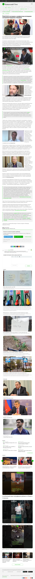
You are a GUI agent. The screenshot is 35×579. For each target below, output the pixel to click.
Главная (3, 13)
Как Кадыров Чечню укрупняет (20, 210)
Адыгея (9, 6)
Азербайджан (12, 6)
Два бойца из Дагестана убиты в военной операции (25, 447)
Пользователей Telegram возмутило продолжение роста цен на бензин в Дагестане (16, 306)
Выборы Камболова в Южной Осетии (17, 11)
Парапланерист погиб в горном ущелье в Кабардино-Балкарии (25, 451)
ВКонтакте (6, 219)
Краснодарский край (29, 7)
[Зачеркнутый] (17, 256)
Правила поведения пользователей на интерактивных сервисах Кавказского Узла (20, 575)
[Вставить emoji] (19, 256)
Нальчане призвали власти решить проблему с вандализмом (13, 352)
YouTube (5, 220)
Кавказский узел (9, 65)
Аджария (6, 6)
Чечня (9, 10)
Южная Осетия (13, 10)
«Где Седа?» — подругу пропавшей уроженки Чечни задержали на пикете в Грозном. (16, 524)
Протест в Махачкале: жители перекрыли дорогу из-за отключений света (14, 549)
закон (28, 112)
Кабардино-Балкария (14, 7)
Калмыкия (18, 7)
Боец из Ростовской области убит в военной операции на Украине (24, 443)
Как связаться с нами (10, 571)
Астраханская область (20, 6)
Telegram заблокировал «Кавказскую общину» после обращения (17, 560)
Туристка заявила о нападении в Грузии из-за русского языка (27, 560)
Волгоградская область (27, 6)
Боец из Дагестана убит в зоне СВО (9, 287)
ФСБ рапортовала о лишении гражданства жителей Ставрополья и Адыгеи (15, 312)
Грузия (3, 7)
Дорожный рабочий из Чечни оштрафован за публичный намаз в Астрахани (9, 467)
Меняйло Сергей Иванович (7, 417)
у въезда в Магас (23, 80)
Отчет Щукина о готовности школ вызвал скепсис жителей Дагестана (14, 372)
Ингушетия (9, 7)
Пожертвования (19, 571)
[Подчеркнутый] (15, 256)
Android (15, 213)
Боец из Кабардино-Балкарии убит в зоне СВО (10, 443)
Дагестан (6, 7)
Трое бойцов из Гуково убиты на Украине (10, 450)
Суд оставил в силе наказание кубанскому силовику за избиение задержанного (25, 467)
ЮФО (20, 10)
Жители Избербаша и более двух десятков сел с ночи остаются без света (15, 332)
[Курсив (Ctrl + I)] (14, 256)
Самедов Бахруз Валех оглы (7, 436)
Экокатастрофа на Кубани (29, 11)
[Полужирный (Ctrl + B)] (12, 256)
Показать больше (17, 564)
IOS (18, 213)
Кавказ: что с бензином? (6, 11)
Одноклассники (11, 219)
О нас (3, 571)
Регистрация (15, 265)
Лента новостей (7, 13)
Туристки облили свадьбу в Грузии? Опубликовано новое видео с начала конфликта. (6, 561)
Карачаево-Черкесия (23, 7)
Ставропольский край (5, 10)
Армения (16, 6)
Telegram (24, 215)
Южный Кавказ (17, 10)
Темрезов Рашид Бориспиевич (8, 398)
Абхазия (4, 6)
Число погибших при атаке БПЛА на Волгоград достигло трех (9, 447)
